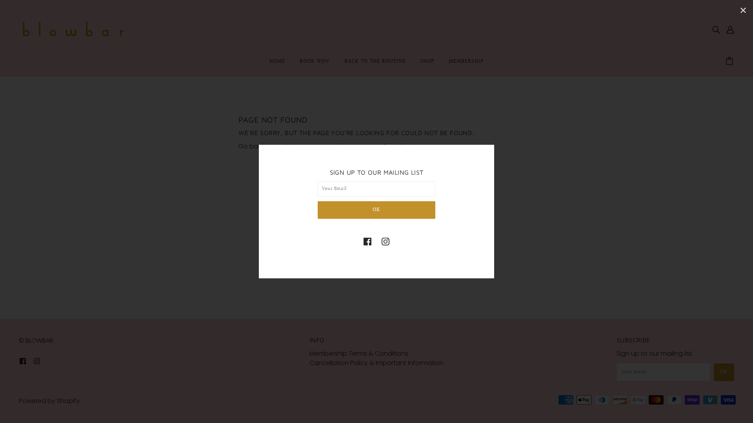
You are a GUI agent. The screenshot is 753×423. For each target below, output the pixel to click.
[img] (367, 241)
